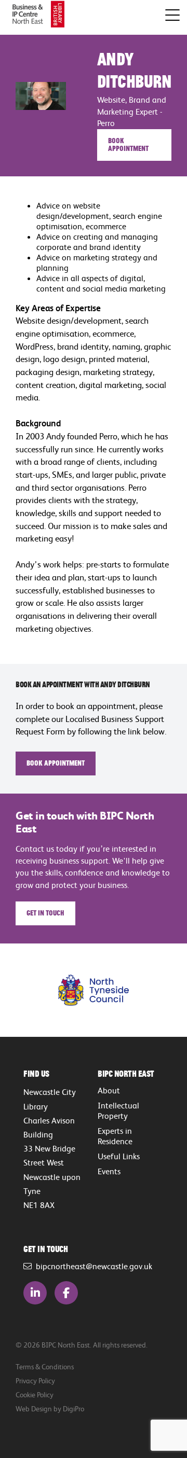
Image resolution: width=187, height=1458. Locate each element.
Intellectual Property (118, 1110)
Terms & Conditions (45, 1366)
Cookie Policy (35, 1394)
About (109, 1090)
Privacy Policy (35, 1380)
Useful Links (119, 1156)
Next (153, 990)
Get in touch (45, 912)
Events (109, 1171)
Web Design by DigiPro (50, 1408)
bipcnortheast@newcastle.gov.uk (92, 1266)
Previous (33, 990)
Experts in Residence (115, 1136)
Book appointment (128, 143)
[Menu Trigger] (172, 15)
